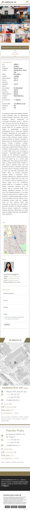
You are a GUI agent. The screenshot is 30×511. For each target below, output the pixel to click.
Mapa (15, 50)
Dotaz (5, 314)
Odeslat (7, 324)
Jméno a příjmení (9, 293)
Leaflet (17, 253)
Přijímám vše (22, 506)
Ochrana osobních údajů (20, 482)
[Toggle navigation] (27, 1)
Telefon (6, 307)
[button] (15, 238)
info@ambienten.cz (13, 280)
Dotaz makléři (15, 54)
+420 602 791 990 (13, 278)
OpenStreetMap (23, 253)
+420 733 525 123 (14, 276)
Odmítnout (14, 506)
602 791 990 (13, 397)
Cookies (3, 483)
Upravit (7, 506)
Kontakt (15, 52)
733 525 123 (12, 394)
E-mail (5, 300)
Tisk (15, 56)
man (6, 485)
